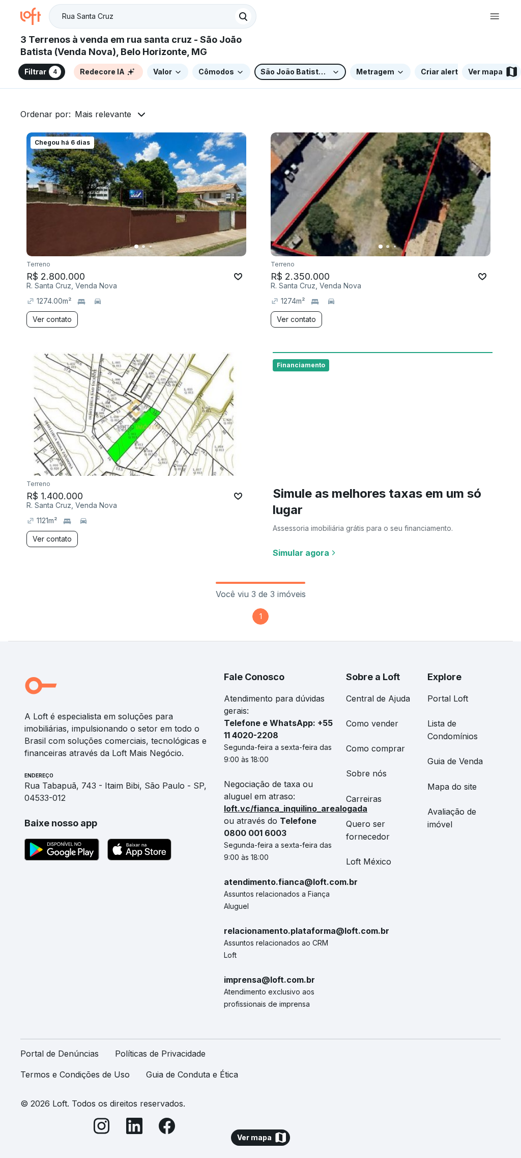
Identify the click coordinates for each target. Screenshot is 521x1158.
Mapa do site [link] (452, 787)
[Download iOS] (139, 851)
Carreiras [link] (364, 799)
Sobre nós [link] (366, 773)
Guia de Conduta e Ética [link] (192, 1074)
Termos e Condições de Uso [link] (75, 1074)
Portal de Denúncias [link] (59, 1053)
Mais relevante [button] (103, 114)
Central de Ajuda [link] (378, 698)
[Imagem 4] (158, 247)
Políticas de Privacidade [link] (160, 1053)
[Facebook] (167, 1128)
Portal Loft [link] (447, 698)
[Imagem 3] (151, 247)
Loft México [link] (368, 861)
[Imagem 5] (165, 247)
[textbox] (152, 16)
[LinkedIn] (134, 1128)
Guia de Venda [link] (455, 761)
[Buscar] (243, 16)
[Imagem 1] (136, 247)
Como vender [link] (372, 723)
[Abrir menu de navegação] (494, 16)
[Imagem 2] (143, 246)
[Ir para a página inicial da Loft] (34, 16)
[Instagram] (102, 1128)
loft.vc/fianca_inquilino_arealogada (295, 808)
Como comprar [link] (375, 748)
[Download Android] (61, 851)
